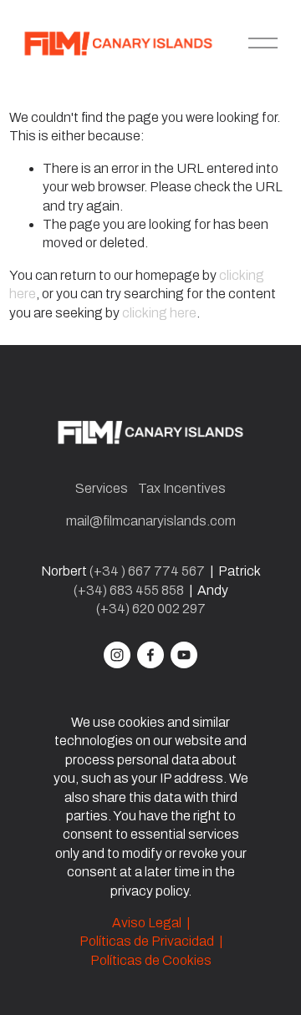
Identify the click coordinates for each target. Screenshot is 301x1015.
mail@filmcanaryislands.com (151, 521)
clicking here (159, 313)
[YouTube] (184, 655)
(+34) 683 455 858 (129, 590)
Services (101, 488)
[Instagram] (117, 655)
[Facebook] (150, 655)
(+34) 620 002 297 (151, 608)
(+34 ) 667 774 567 (147, 571)
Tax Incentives (182, 488)
